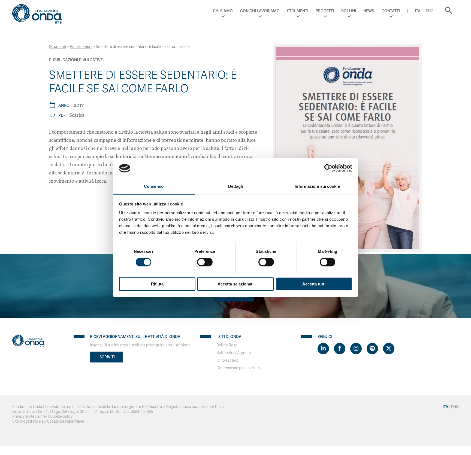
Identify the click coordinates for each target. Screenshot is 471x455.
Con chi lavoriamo (260, 10)
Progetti (325, 10)
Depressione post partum (238, 368)
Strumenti (297, 10)
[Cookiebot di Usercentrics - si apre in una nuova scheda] (328, 168)
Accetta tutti (313, 284)
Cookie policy (61, 416)
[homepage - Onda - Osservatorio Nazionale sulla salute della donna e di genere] (39, 15)
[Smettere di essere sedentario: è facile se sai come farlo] (347, 148)
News (368, 10)
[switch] (205, 262)
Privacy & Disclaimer (29, 416)
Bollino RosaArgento (233, 353)
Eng (429, 10)
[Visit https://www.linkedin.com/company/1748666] (323, 348)
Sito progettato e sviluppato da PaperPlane (48, 421)
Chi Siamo (223, 10)
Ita (418, 10)
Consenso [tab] (154, 186)
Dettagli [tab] (235, 186)
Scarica (76, 115)
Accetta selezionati (235, 284)
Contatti (391, 10)
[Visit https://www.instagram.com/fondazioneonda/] (356, 348)
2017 (79, 105)
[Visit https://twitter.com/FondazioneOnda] (388, 348)
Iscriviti (106, 357)
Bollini (348, 10)
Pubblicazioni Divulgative (76, 59)
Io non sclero (227, 360)
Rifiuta (157, 284)
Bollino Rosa (226, 345)
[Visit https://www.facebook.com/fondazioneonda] (339, 348)
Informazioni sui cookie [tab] (317, 186)
